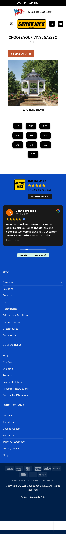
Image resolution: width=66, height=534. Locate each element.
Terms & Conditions (14, 441)
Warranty (8, 435)
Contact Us (9, 415)
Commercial (10, 335)
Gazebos (8, 282)
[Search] (52, 24)
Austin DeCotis (38, 497)
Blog (5, 455)
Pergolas (8, 295)
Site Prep (8, 362)
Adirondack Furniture (15, 315)
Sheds (6, 301)
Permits (7, 375)
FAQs (6, 355)
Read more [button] (12, 240)
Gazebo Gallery (11, 428)
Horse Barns (10, 308)
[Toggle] (61, 282)
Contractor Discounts (15, 395)
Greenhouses (10, 328)
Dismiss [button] (45, 3)
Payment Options (13, 381)
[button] (5, 24)
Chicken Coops (11, 322)
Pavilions (8, 288)
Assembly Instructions (16, 388)
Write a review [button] (40, 196)
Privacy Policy (11, 448)
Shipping (8, 368)
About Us (8, 421)
